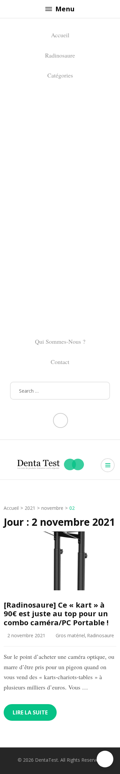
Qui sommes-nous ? (60, 341)
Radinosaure (60, 55)
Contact (60, 362)
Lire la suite (30, 712)
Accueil (60, 35)
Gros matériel (70, 635)
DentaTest (46, 760)
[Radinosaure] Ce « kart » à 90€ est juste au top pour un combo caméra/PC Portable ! (56, 613)
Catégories (60, 75)
